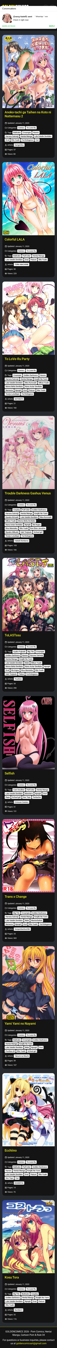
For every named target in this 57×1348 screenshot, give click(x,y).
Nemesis (9, 390)
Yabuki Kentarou (21, 541)
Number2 (18, 1310)
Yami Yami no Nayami (20, 1023)
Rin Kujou (36, 525)
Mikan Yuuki (44, 383)
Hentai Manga (26, 136)
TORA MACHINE (21, 264)
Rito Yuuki (15, 140)
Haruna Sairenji (12, 136)
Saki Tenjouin (26, 532)
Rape (8, 797)
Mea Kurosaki (30, 383)
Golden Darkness (31, 375)
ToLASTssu (13, 635)
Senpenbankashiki (22, 929)
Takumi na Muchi (22, 1056)
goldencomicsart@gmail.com (31, 1343)
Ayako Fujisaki (19, 651)
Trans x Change (16, 896)
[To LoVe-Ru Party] (28, 318)
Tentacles (37, 797)
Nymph (18, 390)
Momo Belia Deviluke (14, 386)
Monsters (29, 793)
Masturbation (36, 920)
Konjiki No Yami (40, 379)
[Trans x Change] (28, 855)
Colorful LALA (15, 239)
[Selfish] (28, 732)
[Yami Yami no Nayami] (28, 982)
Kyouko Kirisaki (12, 517)
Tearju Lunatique (12, 394)
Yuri (37, 140)
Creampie (27, 132)
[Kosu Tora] (28, 1236)
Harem (36, 132)
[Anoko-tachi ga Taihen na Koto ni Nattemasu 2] (28, 71)
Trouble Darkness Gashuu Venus (28, 493)
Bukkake (17, 132)
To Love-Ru (31, 128)
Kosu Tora (12, 1277)
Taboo (21, 674)
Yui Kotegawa (27, 140)
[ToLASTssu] (28, 594)
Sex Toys (27, 797)
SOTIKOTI (19, 399)
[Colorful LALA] (28, 198)
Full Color (27, 256)
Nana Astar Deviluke (33, 386)
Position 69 (10, 1051)
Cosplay (16, 510)
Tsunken (18, 679)
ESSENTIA (19, 1183)
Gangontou (19, 145)
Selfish (9, 773)
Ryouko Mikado (12, 532)
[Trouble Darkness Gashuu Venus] (28, 452)
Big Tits (31, 651)
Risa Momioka (11, 528)
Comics (21, 128)
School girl (38, 532)
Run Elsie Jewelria (37, 528)
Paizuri (33, 260)
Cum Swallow (19, 790)
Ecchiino (11, 1150)
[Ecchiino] (28, 1109)
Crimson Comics (21, 802)
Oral (7, 140)
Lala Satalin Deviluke (42, 136)
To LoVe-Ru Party (17, 359)
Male (27, 663)
